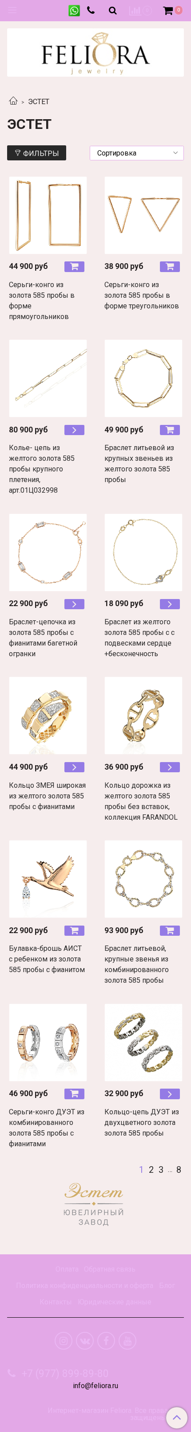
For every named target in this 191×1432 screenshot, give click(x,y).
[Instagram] (63, 1341)
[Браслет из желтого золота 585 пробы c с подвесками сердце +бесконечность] (143, 552)
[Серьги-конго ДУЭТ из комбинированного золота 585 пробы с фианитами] (48, 1042)
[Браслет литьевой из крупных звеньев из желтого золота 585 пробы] (143, 378)
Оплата (67, 1269)
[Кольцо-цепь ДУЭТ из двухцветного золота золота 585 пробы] (143, 1042)
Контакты (56, 1302)
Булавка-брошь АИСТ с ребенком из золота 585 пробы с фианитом (47, 959)
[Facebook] (106, 1341)
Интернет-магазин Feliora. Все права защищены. (108, 1414)
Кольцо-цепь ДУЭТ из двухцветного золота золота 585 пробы (141, 1122)
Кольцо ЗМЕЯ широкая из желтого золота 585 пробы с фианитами (47, 796)
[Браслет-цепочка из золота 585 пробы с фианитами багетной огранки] (48, 552)
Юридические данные (114, 1302)
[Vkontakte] (85, 1341)
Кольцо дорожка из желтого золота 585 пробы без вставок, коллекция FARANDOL (141, 801)
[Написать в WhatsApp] (74, 10)
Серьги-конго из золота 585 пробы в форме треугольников (141, 295)
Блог (167, 1285)
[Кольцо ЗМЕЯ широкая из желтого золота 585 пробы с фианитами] (48, 716)
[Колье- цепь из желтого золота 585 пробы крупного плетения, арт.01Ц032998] (48, 378)
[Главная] (13, 101)
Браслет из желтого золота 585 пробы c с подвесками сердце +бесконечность (139, 638)
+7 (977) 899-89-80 (64, 1374)
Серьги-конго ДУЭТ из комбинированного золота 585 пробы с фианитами (46, 1128)
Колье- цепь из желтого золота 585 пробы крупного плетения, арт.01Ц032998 (42, 469)
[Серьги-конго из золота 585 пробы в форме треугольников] (143, 215)
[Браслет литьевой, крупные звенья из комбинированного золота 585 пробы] (143, 879)
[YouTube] (127, 1341)
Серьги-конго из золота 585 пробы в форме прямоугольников (42, 300)
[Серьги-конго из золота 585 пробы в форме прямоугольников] (48, 215)
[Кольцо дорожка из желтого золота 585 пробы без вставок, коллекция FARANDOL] (143, 716)
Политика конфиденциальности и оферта (84, 1285)
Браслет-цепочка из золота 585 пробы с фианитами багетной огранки (43, 638)
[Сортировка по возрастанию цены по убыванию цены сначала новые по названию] (137, 153)
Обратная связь (109, 1269)
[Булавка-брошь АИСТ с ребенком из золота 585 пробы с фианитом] (48, 879)
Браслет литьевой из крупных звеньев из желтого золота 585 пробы (139, 464)
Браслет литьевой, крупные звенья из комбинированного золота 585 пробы (136, 964)
